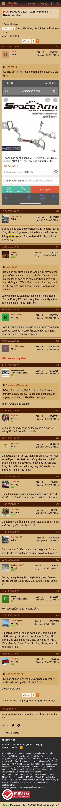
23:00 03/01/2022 (10, 46)
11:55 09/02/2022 (10, 591)
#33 (57, 591)
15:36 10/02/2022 (10, 615)
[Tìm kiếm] (57, 3)
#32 (57, 559)
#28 (57, 438)
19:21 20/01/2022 (10, 246)
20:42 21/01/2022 (10, 410)
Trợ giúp (38, 744)
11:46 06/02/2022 (10, 476)
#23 (57, 246)
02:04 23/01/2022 (10, 438)
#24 (57, 309)
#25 (57, 341)
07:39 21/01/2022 (10, 365)
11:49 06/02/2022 (10, 504)
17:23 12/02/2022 (10, 653)
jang (6, 36)
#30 (57, 504)
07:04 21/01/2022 (10, 341)
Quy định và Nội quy (22, 744)
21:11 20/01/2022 (10, 309)
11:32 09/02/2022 (10, 532)
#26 (57, 365)
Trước (27, 41)
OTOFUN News (10, 747)
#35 (57, 653)
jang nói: (10, 66)
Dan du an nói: (13, 673)
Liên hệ (6, 744)
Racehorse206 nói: (15, 385)
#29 (57, 476)
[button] (3, 3)
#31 (57, 532)
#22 (57, 211)
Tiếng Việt (9, 740)
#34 (57, 615)
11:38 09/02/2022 (10, 559)
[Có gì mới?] (52, 3)
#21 (57, 46)
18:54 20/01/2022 (10, 211)
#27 (57, 410)
